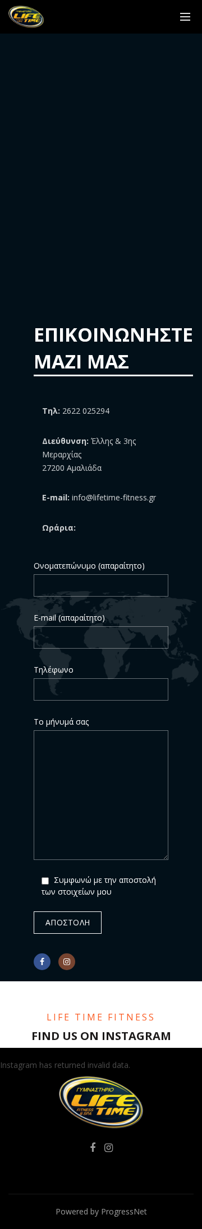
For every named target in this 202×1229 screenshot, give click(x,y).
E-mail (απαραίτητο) (69, 617)
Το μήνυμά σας (61, 721)
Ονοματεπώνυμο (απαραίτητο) (89, 565)
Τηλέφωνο (54, 669)
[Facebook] (42, 961)
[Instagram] (66, 961)
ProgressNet (124, 1211)
